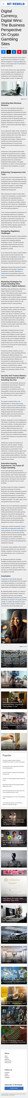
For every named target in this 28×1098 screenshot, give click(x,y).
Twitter (6, 1074)
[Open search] (25, 3)
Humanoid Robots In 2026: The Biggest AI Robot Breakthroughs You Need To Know (14, 822)
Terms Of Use (8, 1062)
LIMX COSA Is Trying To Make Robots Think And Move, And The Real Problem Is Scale (13, 863)
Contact (6, 1057)
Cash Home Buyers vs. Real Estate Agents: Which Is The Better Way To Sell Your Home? (13, 746)
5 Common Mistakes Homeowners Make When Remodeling (11, 959)
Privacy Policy (8, 1061)
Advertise (7, 1059)
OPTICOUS (25, 646)
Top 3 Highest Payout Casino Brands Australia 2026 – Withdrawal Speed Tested (14, 1002)
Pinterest (7, 1075)
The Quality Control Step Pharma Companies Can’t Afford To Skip (14, 725)
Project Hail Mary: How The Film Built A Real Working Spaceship (13, 1022)
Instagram (7, 1077)
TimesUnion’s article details (8, 579)
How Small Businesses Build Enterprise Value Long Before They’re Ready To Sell (13, 704)
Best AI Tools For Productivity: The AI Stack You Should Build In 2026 (14, 842)
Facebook (7, 1072)
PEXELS (25, 99)
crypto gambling (18, 61)
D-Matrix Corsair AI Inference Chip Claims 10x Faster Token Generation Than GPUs (13, 898)
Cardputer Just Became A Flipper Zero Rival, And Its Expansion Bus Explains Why (14, 1041)
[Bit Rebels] (15, 5)
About (6, 1056)
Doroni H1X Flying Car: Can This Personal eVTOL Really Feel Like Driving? (14, 939)
